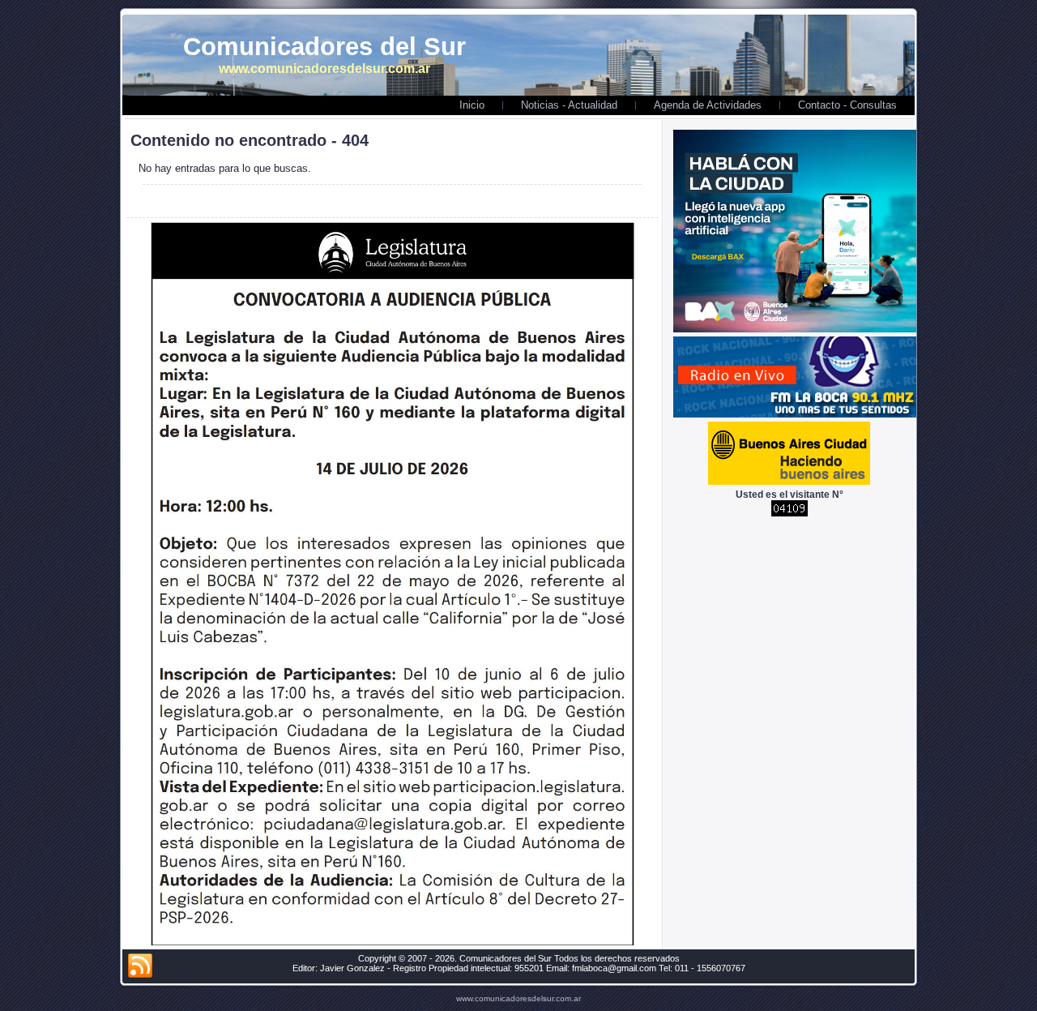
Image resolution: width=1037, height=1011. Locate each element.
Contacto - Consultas (847, 105)
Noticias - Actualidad (569, 105)
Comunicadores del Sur (324, 46)
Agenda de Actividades (708, 105)
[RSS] (140, 966)
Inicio (471, 105)
